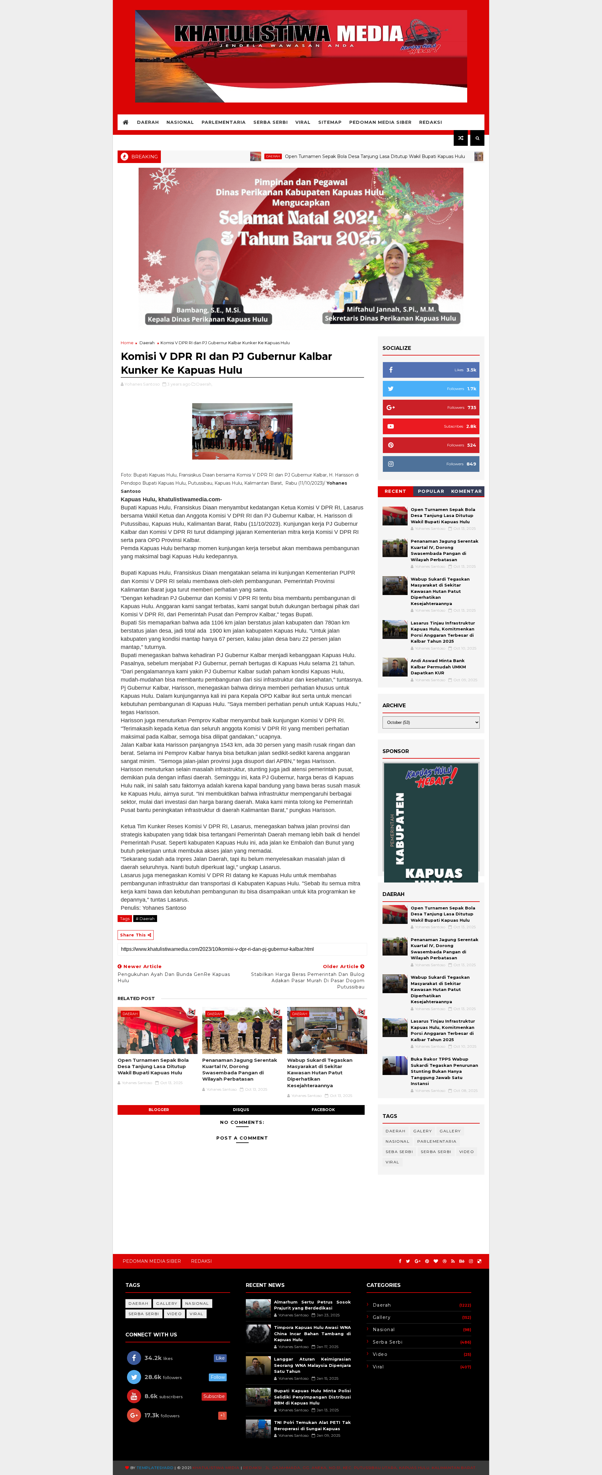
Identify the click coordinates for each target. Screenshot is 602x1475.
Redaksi (430, 122)
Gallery (450, 1131)
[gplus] (417, 1261)
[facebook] (400, 1261)
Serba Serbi (270, 122)
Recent (396, 491)
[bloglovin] (436, 1261)
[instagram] (470, 1261)
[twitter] (408, 1261)
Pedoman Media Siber (380, 122)
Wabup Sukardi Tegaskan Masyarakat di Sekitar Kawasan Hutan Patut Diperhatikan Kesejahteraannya (319, 1072)
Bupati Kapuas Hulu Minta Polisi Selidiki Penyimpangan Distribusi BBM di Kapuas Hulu (312, 1396)
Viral (303, 122)
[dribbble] (444, 1261)
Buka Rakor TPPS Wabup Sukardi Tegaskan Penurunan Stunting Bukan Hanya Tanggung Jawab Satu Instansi (444, 1071)
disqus (241, 1109)
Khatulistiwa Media (216, 1467)
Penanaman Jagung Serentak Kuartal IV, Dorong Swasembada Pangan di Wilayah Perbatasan (239, 1069)
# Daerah (145, 918)
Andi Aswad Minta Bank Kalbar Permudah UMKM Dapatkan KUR (438, 666)
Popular (431, 491)
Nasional (180, 122)
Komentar (466, 491)
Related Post (136, 998)
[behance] (462, 1261)
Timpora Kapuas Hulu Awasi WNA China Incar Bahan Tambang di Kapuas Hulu (312, 1333)
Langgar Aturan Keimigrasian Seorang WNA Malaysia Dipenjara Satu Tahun (312, 1365)
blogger (159, 1109)
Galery (422, 1131)
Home (127, 342)
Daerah (148, 122)
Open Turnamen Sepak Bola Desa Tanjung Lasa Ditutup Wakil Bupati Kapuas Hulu (327, 156)
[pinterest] (427, 1261)
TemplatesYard (155, 1467)
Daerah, (204, 384)
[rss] (453, 1261)
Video (466, 1151)
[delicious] (479, 1261)
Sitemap (330, 122)
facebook (323, 1109)
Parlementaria (224, 122)
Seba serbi (399, 1151)
